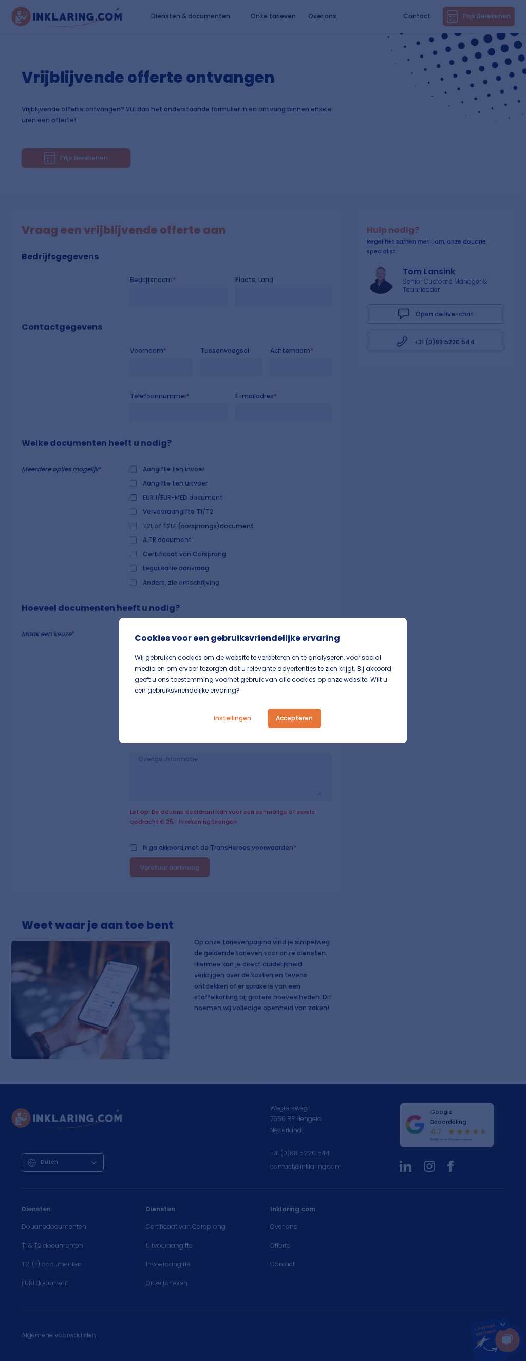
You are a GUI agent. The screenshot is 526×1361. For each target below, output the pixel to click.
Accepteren (294, 718)
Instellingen (232, 718)
